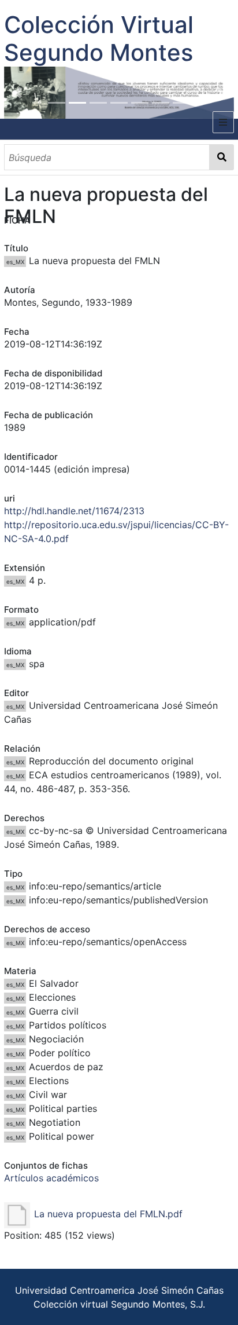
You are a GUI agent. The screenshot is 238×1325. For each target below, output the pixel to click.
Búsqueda (222, 157)
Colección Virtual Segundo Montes (99, 38)
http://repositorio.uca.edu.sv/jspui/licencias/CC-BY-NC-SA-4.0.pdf (116, 531)
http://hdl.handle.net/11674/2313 (74, 511)
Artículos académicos (51, 1178)
